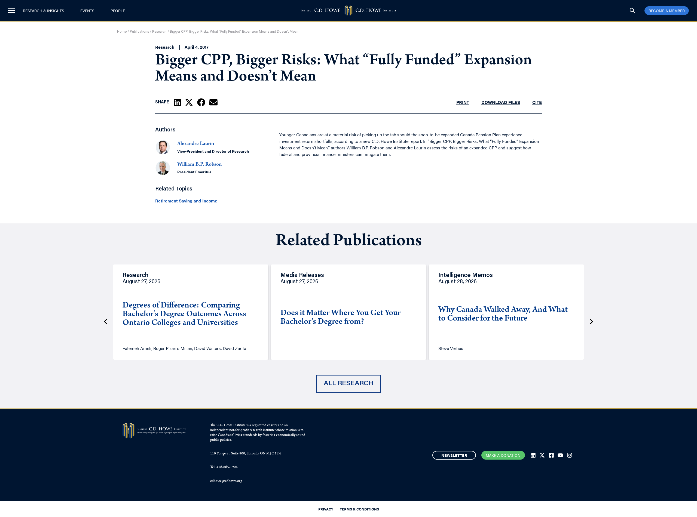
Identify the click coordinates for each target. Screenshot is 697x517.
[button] (177, 102)
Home (122, 31)
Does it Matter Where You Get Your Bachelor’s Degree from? (340, 318)
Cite (537, 102)
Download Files (500, 102)
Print (462, 102)
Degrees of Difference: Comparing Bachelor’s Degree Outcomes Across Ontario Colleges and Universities (184, 314)
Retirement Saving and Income (186, 201)
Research (159, 31)
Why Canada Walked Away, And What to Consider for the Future (503, 314)
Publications (139, 31)
